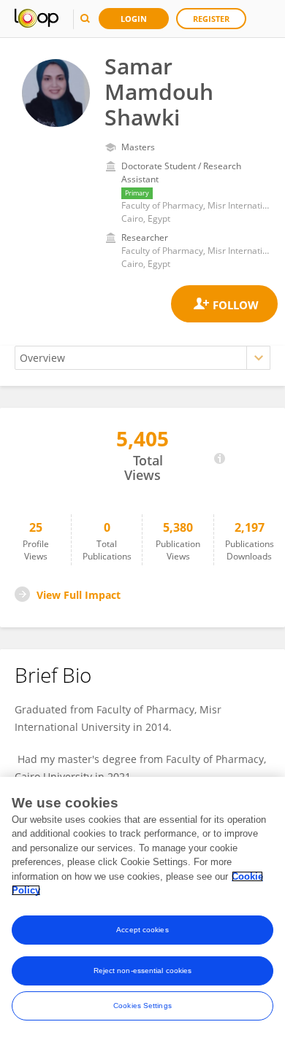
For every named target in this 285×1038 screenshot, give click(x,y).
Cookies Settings (142, 1006)
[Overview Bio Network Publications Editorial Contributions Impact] (142, 358)
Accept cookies (142, 930)
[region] (142, 907)
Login (134, 18)
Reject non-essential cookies (143, 971)
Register (211, 18)
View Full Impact (79, 595)
